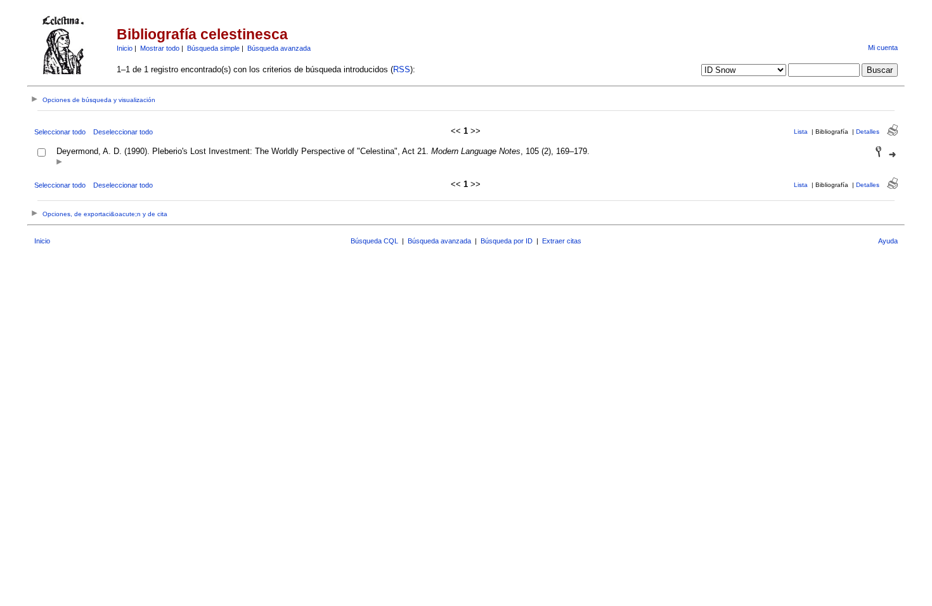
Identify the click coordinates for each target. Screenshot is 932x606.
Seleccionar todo (60, 132)
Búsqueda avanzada (279, 48)
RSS (401, 69)
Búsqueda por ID (507, 241)
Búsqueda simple (213, 48)
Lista (801, 131)
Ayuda (888, 241)
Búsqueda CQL (374, 241)
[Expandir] (59, 162)
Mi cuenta (883, 47)
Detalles (867, 131)
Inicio (125, 48)
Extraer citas (561, 241)
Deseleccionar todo (123, 132)
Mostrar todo (159, 48)
